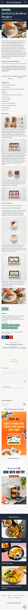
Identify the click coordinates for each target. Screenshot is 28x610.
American (5, 325)
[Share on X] (7, 337)
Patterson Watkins (7, 19)
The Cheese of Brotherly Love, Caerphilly (14, 348)
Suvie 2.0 (4, 333)
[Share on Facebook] (3, 337)
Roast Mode (20, 331)
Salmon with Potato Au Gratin (14, 344)
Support (18, 597)
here (9, 69)
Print (4, 309)
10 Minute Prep (6, 9)
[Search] (26, 2)
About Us (11, 597)
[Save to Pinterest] (11, 337)
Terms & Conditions (19, 595)
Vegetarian (8, 333)
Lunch (17, 325)
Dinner (11, 325)
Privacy (9, 595)
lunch (15, 331)
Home (3, 595)
